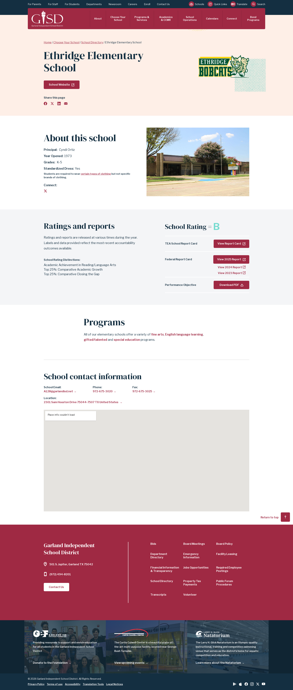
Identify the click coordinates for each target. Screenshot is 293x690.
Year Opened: (53, 156)
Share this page (54, 97)
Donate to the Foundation (50, 662)
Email (65, 103)
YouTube (263, 684)
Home (48, 42)
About (98, 18)
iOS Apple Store (240, 684)
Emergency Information (191, 555)
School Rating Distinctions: (62, 259)
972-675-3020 (103, 391)
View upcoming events (129, 662)
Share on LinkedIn (59, 103)
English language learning (184, 334)
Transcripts (158, 594)
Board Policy (224, 543)
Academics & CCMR (166, 18)
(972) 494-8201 (60, 574)
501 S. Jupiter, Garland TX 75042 (71, 564)
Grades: (50, 162)
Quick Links (220, 4)
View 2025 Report (229, 259)
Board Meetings (194, 543)
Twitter (45, 191)
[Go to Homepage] (47, 19)
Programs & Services (141, 18)
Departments (94, 4)
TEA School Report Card (181, 243)
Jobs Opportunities (196, 567)
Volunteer (190, 594)
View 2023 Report (230, 273)
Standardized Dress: (59, 168)
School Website (59, 84)
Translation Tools (93, 684)
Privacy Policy (36, 684)
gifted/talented (95, 339)
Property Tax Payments (192, 583)
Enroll (147, 4)
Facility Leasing (226, 554)
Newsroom (115, 4)
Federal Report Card (178, 259)
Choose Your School (117, 18)
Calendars (212, 18)
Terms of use (55, 684)
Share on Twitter (52, 103)
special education (127, 339)
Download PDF (229, 285)
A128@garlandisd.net (58, 391)
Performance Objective (180, 285)
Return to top (270, 517)
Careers (132, 4)
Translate (242, 4)
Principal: (50, 149)
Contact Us (163, 4)
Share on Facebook (45, 103)
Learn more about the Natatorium (218, 662)
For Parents (34, 4)
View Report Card (229, 243)
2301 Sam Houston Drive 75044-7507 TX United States (81, 402)
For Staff (53, 4)
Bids (153, 543)
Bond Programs (253, 18)
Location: (50, 398)
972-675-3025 (142, 391)
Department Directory (158, 555)
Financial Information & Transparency (164, 569)
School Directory (92, 42)
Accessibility (72, 684)
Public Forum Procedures (224, 583)
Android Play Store (234, 684)
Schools (199, 4)
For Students (72, 4)
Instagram (252, 684)
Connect (232, 18)
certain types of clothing (96, 173)
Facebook (246, 684)
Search (261, 4)
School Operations (190, 18)
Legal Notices (114, 684)
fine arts (157, 334)
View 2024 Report (230, 267)
